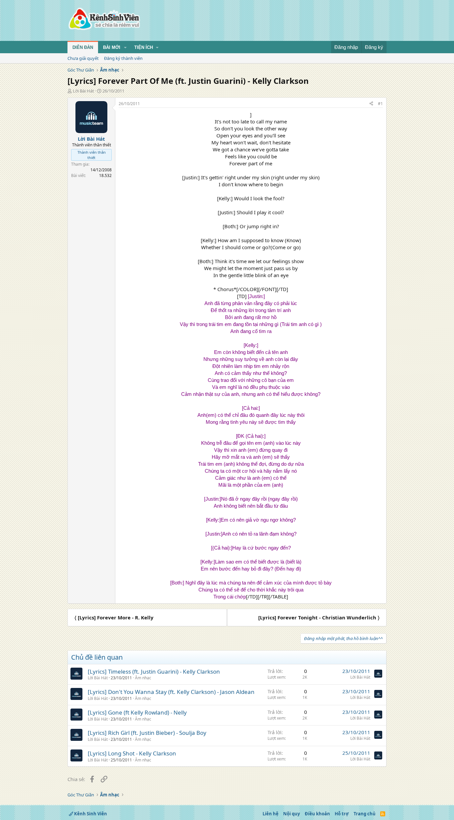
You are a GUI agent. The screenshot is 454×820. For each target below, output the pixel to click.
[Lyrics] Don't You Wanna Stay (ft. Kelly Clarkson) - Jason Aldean (171, 692)
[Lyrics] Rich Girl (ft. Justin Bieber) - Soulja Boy (147, 733)
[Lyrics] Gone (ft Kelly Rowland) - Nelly (137, 712)
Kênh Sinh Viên (90, 814)
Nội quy (291, 814)
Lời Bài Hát (83, 91)
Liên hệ (271, 814)
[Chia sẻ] (371, 104)
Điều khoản (317, 814)
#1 (380, 103)
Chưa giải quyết (83, 58)
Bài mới (111, 47)
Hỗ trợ (342, 814)
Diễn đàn (82, 47)
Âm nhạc (143, 678)
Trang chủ (365, 814)
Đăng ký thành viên (123, 58)
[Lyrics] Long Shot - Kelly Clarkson (132, 753)
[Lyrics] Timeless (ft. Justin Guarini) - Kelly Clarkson (154, 671)
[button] (125, 47)
